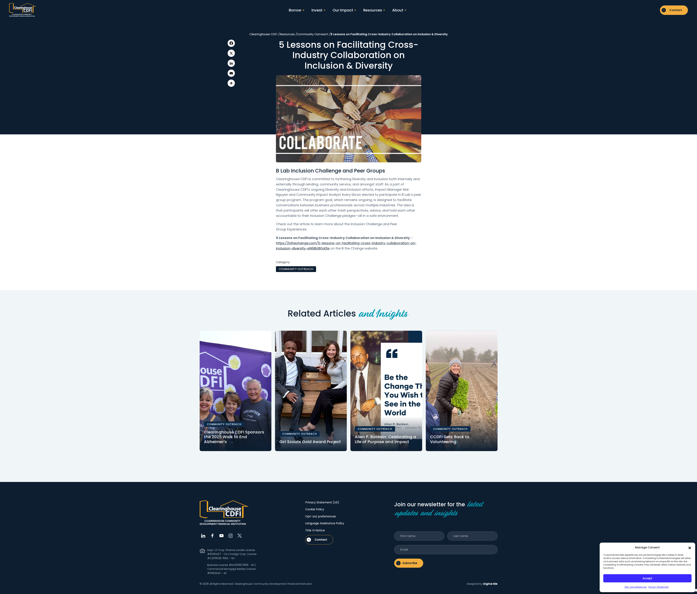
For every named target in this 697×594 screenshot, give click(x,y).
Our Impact (343, 10)
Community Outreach (296, 269)
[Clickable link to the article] (235, 391)
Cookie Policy (314, 509)
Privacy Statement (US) (322, 502)
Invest (317, 10)
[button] (690, 547)
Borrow (295, 10)
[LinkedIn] (231, 63)
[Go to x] (239, 535)
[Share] (231, 83)
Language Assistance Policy (324, 523)
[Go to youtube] (221, 535)
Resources (372, 10)
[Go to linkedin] (203, 535)
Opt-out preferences (636, 587)
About (397, 10)
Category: (283, 262)
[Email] (231, 73)
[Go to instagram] (230, 535)
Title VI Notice (315, 530)
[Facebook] (231, 43)
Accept (647, 578)
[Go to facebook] (212, 535)
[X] (231, 53)
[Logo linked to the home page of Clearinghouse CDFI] (22, 10)
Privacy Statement (658, 587)
